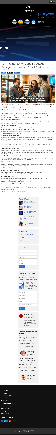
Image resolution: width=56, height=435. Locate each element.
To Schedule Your (39, 16)
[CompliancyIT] (28, 8)
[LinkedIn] (7, 421)
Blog (21, 240)
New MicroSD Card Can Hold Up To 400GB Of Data (30, 223)
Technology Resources (26, 234)
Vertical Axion (38, 431)
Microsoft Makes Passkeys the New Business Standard (15, 411)
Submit (22, 266)
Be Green (22, 237)
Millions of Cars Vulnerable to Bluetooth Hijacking (13, 407)
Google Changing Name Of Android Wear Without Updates (30, 213)
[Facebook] (2, 421)
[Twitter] (5, 421)
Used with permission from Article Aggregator (13, 191)
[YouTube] (10, 421)
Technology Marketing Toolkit (25, 431)
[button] (52, 2)
